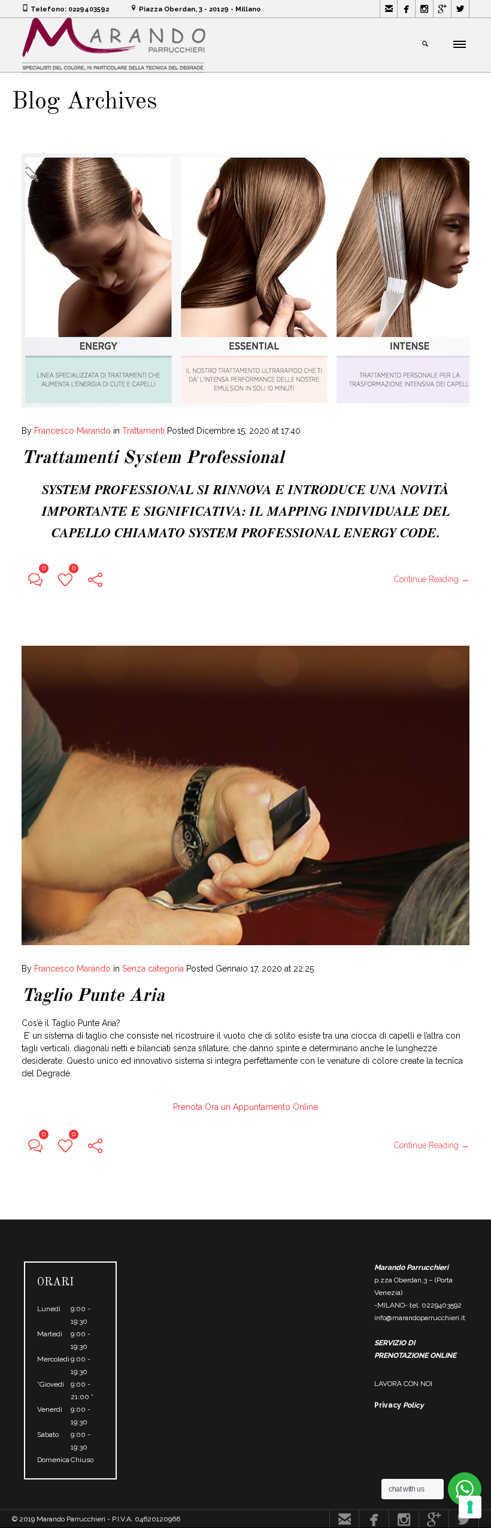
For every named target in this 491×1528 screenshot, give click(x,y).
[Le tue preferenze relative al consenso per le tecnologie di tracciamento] (470, 1507)
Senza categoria (153, 968)
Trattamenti (143, 430)
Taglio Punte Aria (93, 996)
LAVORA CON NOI (403, 1383)
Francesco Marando (72, 430)
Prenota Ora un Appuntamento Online (245, 1107)
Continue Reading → (431, 579)
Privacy (399, 1405)
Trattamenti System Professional (153, 458)
